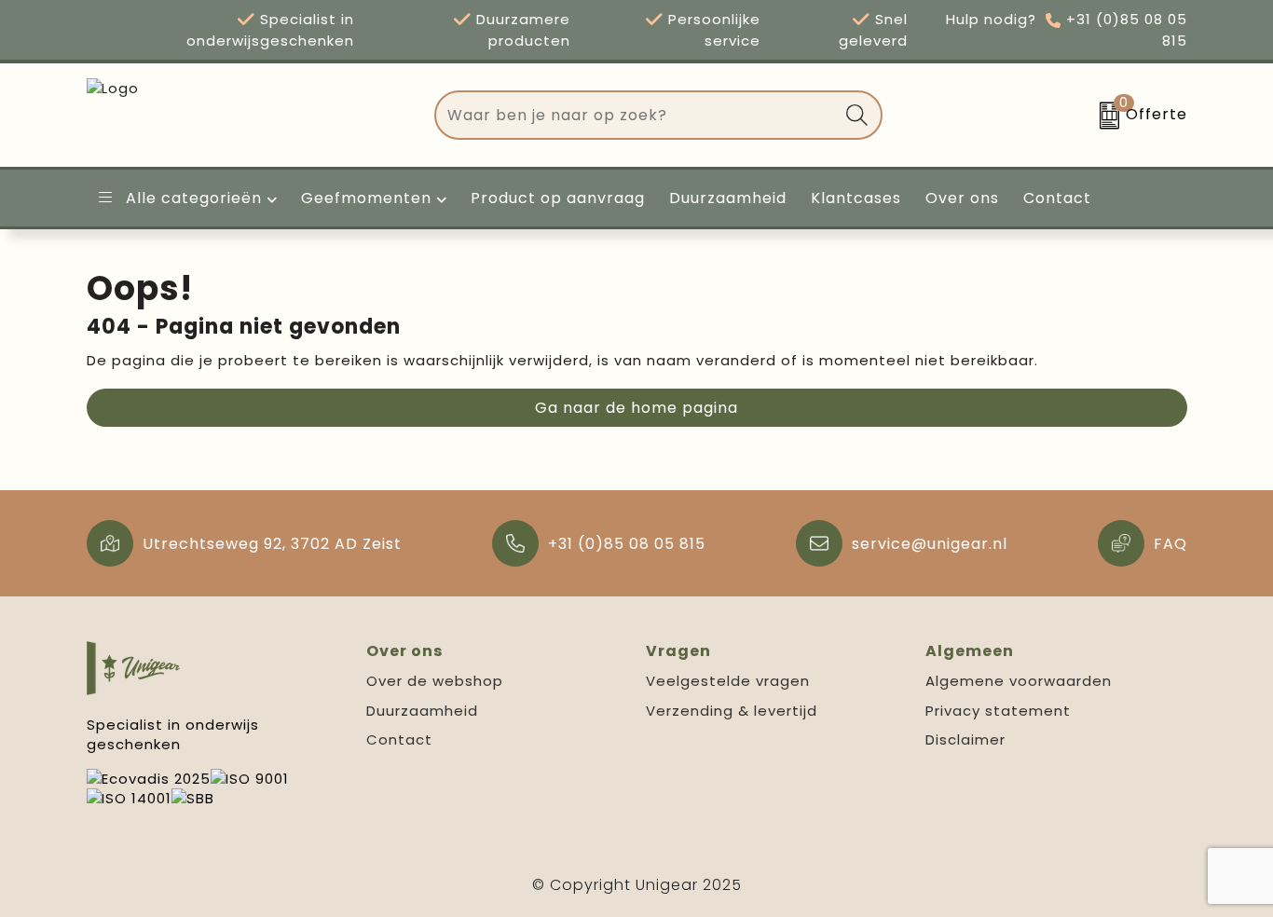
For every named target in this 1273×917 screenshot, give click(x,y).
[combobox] (637, 115)
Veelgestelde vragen (728, 681)
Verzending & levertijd (731, 710)
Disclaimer (965, 739)
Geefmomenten (366, 198)
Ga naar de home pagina (636, 407)
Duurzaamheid (422, 710)
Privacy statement (998, 710)
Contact (399, 739)
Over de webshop (434, 681)
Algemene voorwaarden (1018, 681)
